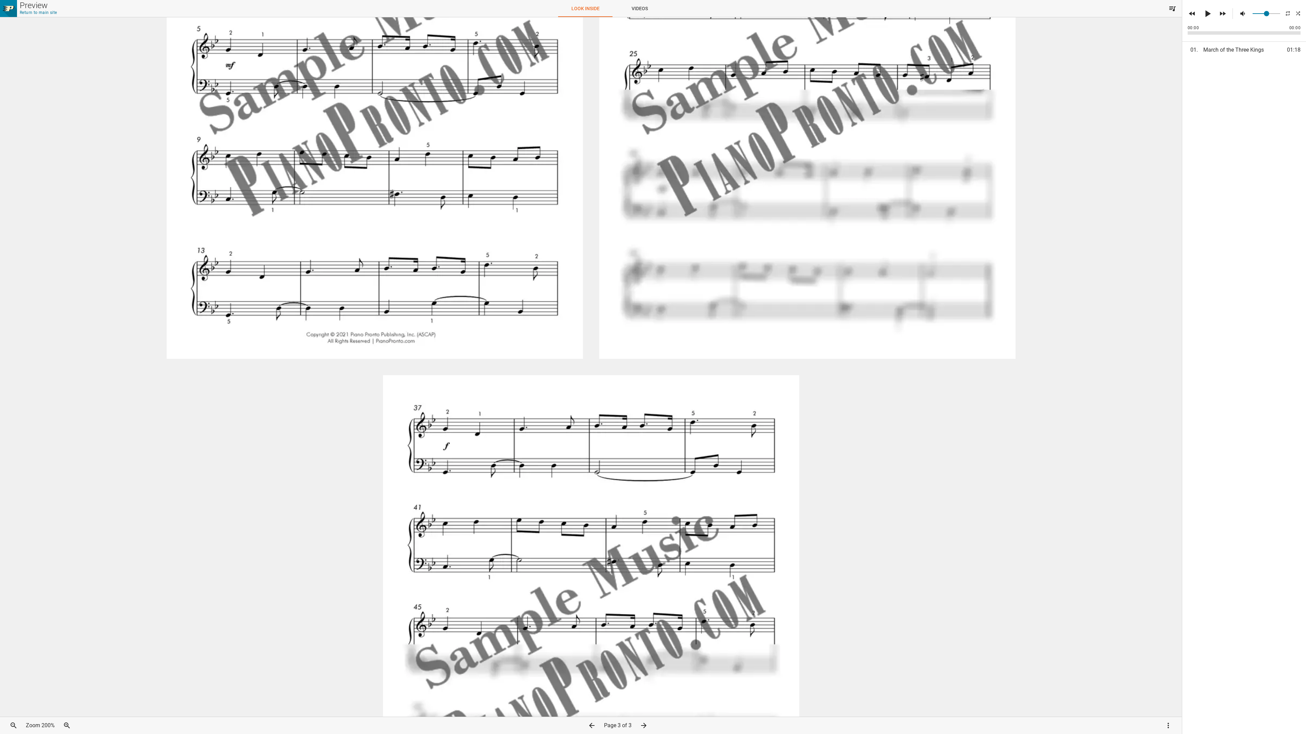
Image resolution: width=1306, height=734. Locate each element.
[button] (1172, 8)
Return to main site (38, 13)
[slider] (1266, 13)
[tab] (585, 8)
